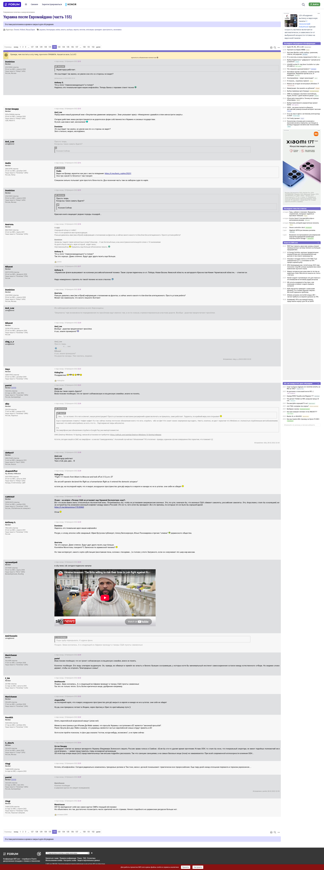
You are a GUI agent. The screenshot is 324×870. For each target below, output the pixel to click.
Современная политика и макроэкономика (19, 12)
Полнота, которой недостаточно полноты (304, 223)
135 (68, 47)
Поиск (79, 858)
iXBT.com (49, 864)
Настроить (198, 867)
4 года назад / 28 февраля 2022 (67, 61)
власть (63, 29)
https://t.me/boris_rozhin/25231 (118, 173)
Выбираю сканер (293, 409)
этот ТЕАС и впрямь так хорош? (298, 406)
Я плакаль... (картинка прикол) (298, 81)
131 (50, 47)
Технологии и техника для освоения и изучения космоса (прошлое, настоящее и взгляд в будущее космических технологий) (303, 123)
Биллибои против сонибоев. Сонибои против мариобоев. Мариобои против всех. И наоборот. (303, 73)
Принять (185, 867)
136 (72, 47)
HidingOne (60, 381)
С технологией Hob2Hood (304, 24)
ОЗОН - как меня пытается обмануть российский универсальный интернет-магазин (304, 108)
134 (63, 47)
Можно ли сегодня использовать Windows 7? (303, 84)
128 (36, 47)
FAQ (84, 858)
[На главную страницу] (12, 4)
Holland (22, 29)
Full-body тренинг (293, 118)
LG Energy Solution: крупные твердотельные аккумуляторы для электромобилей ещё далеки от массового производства (303, 254)
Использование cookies (54, 860)
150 (84, 47)
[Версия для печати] (271, 47)
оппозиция (90, 29)
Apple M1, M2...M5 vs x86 (295, 47)
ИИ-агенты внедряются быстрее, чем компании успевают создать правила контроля (300, 284)
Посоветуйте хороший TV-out (297, 403)
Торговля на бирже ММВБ (296, 50)
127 (32, 47)
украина (42, 29)
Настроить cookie (70, 860)
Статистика (91, 858)
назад (16, 47)
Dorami (16, 29)
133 (59, 47)
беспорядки (50, 29)
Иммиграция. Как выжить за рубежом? (301, 88)
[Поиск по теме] (275, 47)
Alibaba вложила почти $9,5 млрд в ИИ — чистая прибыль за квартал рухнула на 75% (302, 296)
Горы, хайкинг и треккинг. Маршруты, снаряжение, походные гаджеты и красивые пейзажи (302, 214)
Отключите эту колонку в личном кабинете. (299, 425)
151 (88, 47)
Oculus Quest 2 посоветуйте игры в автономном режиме (301, 219)
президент (98, 29)
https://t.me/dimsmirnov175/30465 (69, 507)
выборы (70, 29)
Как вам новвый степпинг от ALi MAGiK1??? (302, 412)
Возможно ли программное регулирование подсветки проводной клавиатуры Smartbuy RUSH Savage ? (304, 236)
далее (98, 47)
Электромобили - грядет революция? (300, 78)
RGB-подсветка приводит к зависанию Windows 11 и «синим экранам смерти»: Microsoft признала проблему (301, 290)
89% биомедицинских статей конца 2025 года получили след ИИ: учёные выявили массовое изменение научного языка (304, 267)
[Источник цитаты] (56, 66)
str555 (59, 262)
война (58, 29)
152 (93, 47)
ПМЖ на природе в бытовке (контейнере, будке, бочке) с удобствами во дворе (302, 94)
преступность (108, 29)
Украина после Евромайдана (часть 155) (37, 16)
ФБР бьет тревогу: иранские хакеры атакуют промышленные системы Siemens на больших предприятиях (303, 248)
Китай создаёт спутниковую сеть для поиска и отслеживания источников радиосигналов (303, 278)
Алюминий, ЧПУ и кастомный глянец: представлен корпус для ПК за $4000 (300, 300)
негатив (82, 29)
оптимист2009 (62, 815)
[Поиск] (303, 4)
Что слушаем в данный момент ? (298, 69)
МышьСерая (30, 29)
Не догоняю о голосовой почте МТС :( (300, 391)
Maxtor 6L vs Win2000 (294, 416)
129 (41, 47)
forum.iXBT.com (93, 864)
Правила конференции (68, 858)
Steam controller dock (297, 227)
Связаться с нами (52, 858)
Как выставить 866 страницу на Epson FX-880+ (303, 419)
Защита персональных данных (88, 860)
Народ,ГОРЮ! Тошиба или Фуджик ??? (300, 396)
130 (45, 47)
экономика (117, 29)
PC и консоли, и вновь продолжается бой (302, 57)
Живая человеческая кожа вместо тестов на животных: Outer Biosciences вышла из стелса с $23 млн (303, 273)
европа (76, 29)
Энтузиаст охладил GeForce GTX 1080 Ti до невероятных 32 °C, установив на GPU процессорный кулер (302, 260)
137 (76, 47)
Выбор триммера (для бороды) (298, 91)
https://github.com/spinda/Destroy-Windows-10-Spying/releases (135, 435)
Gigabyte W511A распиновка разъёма (302, 230)
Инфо (277, 61)
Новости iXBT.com (291, 243)
